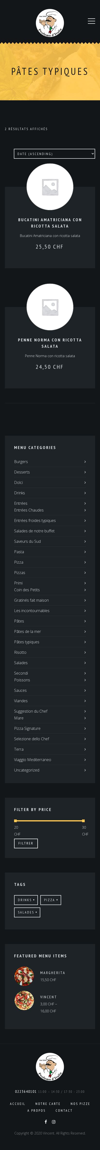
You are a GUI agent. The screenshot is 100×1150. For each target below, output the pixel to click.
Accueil (17, 1104)
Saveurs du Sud (27, 541)
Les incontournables (32, 610)
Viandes (21, 700)
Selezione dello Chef (31, 738)
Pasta (19, 551)
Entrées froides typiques (35, 520)
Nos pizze (80, 1104)
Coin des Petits (27, 589)
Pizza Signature (27, 728)
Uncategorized (26, 770)
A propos (36, 1110)
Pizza (18, 562)
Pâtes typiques (26, 642)
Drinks (19, 493)
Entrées (20, 503)
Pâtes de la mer (27, 631)
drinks (25, 900)
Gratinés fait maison (31, 600)
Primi (18, 583)
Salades (21, 662)
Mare (19, 718)
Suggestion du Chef (30, 711)
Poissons (22, 680)
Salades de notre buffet (34, 531)
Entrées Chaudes (29, 510)
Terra (19, 749)
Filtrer (25, 843)
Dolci (18, 482)
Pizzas (19, 572)
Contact (64, 1110)
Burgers (21, 461)
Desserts (22, 472)
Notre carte (48, 1104)
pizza (49, 900)
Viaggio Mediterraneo (32, 759)
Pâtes (19, 621)
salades (26, 912)
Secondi (21, 673)
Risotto (20, 652)
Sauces (20, 690)
